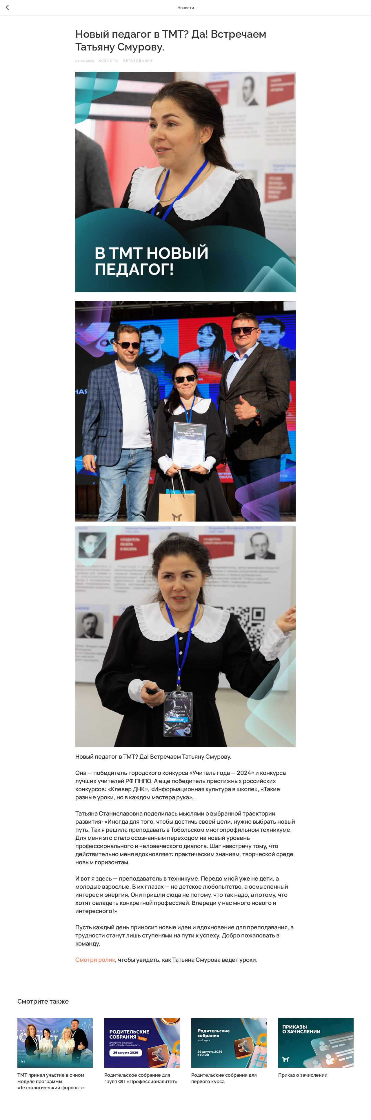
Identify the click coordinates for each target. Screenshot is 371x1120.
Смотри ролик (95, 960)
